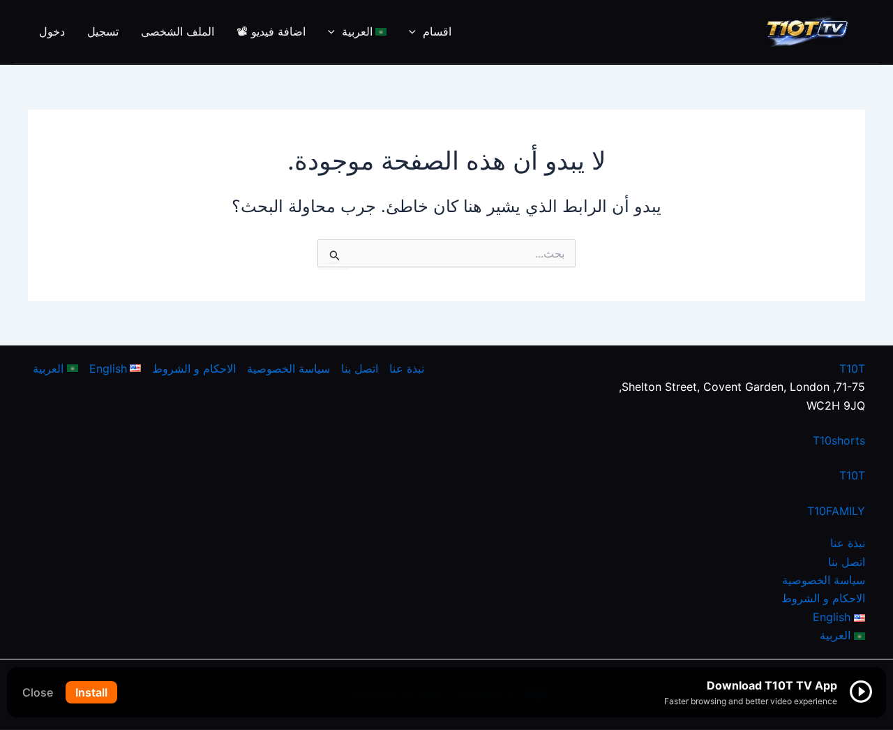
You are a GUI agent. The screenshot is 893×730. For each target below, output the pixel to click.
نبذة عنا (847, 543)
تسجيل (103, 31)
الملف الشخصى (177, 31)
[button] (416, 31)
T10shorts (839, 440)
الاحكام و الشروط (823, 598)
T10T (852, 368)
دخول (52, 31)
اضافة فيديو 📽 (271, 31)
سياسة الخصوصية (823, 580)
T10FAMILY (836, 511)
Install (91, 692)
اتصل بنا (846, 562)
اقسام (437, 31)
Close (37, 692)
